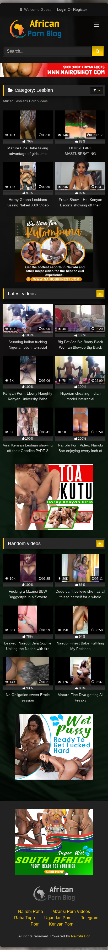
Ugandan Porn (58, 918)
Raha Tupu (24, 918)
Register (80, 9)
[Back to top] (92, 934)
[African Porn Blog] (44, 30)
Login (61, 9)
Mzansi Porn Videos (71, 911)
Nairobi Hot (80, 936)
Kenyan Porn (61, 924)
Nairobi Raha (30, 911)
